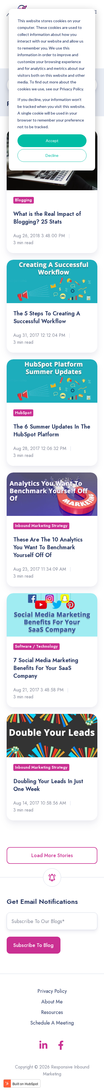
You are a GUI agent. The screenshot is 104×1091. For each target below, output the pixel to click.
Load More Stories (52, 855)
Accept (52, 140)
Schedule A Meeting (52, 1022)
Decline (52, 155)
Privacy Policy (52, 991)
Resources (52, 1012)
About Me (52, 1001)
